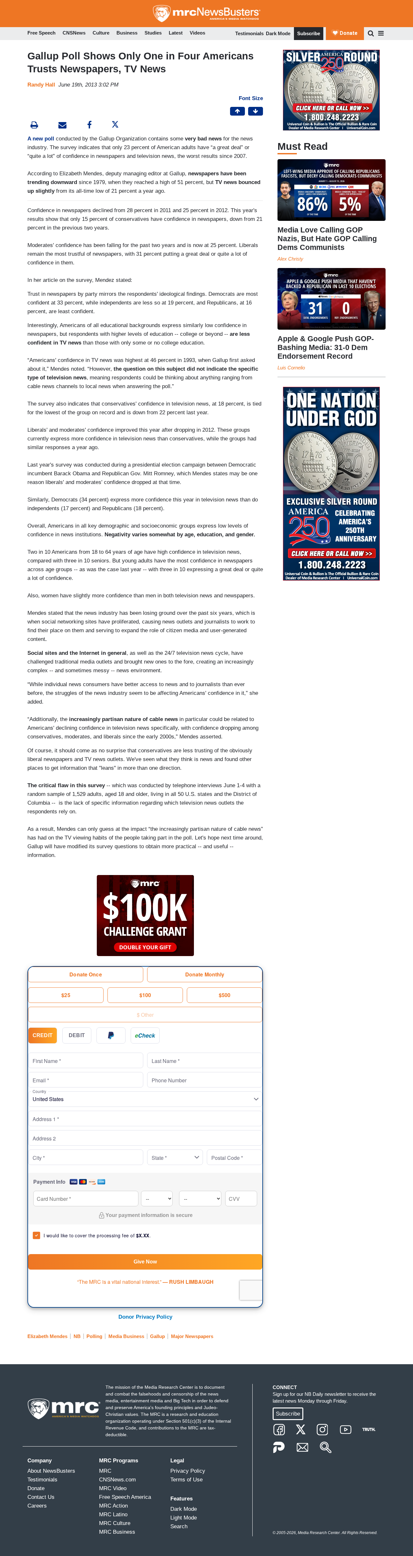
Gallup (157, 1336)
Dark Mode (278, 33)
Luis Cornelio (291, 367)
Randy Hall (41, 85)
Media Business (126, 1336)
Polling (94, 1336)
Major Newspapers (192, 1336)
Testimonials (249, 33)
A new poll (40, 139)
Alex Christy (290, 259)
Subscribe (308, 33)
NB (77, 1336)
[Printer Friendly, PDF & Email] (62, 125)
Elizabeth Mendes (47, 1336)
